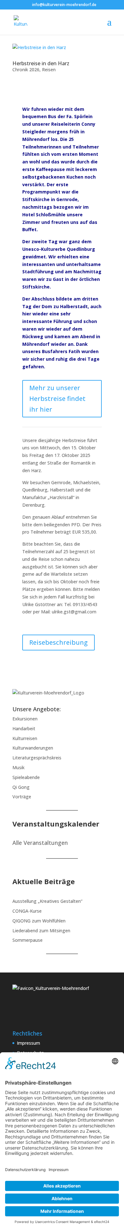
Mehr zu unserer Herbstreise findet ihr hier (57, 398)
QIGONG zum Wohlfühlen (38, 921)
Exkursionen (25, 719)
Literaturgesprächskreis (36, 758)
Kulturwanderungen (32, 748)
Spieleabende (26, 777)
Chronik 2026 (25, 70)
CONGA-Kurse (27, 911)
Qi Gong (21, 787)
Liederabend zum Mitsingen (41, 931)
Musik (18, 767)
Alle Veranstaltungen (40, 842)
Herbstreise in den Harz (40, 63)
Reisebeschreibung (58, 642)
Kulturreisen (24, 738)
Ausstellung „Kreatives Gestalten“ (47, 901)
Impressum (28, 1043)
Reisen (49, 70)
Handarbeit (23, 728)
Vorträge (21, 797)
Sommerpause (27, 940)
